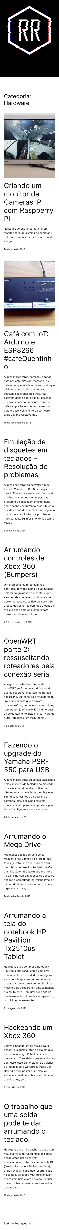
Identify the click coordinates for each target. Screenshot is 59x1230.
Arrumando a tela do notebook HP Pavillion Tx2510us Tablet (25, 936)
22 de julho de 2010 (15, 1087)
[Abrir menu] (6, 70)
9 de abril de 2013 (14, 725)
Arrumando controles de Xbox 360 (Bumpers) (24, 562)
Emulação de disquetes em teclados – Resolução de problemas (26, 458)
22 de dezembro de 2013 (18, 622)
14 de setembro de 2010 (17, 896)
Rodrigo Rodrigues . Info (23, 60)
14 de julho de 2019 (14, 249)
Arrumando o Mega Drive (25, 840)
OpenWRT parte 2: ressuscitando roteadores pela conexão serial (29, 657)
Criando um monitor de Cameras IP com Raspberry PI (28, 202)
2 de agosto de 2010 (15, 1008)
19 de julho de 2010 (14, 1195)
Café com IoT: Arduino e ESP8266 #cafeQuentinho (28, 350)
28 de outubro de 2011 (16, 817)
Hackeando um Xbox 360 (28, 1031)
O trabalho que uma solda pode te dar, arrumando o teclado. (28, 1123)
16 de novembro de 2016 (17, 422)
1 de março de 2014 (15, 530)
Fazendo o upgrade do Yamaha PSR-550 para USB (26, 757)
